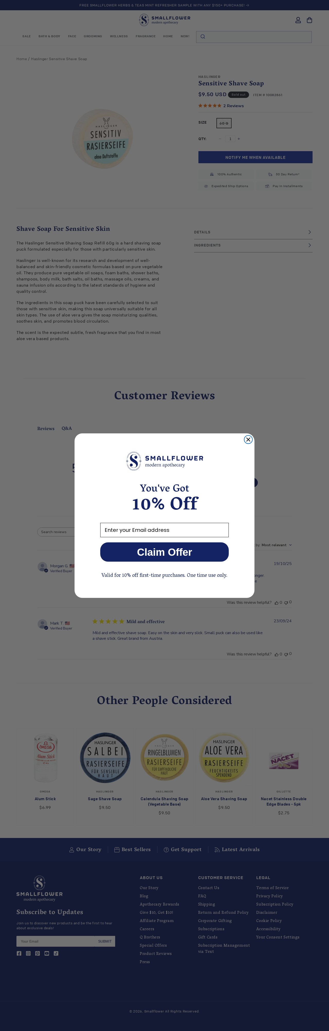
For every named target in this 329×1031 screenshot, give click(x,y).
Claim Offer (164, 552)
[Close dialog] (248, 439)
